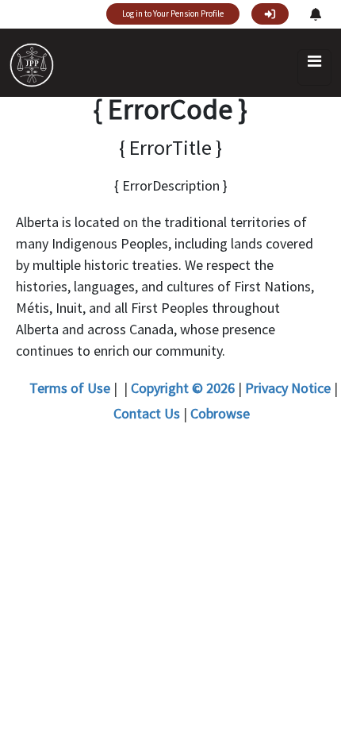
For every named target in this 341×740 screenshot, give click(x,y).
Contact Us (146, 413)
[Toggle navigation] (314, 67)
